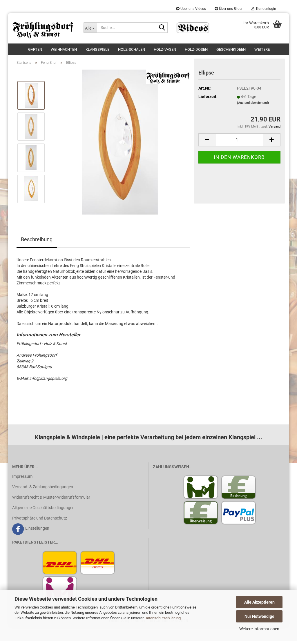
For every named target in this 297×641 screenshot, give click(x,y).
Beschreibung (36, 239)
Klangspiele (97, 49)
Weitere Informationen (259, 629)
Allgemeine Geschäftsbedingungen (43, 507)
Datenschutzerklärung (162, 618)
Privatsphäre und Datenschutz (39, 518)
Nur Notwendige (259, 616)
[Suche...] (162, 28)
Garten (35, 49)
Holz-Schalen (131, 49)
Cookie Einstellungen (30, 528)
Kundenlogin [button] (265, 9)
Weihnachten (64, 49)
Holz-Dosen (196, 49)
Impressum (22, 476)
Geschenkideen (231, 49)
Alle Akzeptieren (259, 602)
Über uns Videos (193, 9)
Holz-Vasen (165, 49)
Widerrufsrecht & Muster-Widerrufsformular (51, 497)
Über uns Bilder (230, 9)
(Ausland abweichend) (253, 103)
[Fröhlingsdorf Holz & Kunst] (43, 28)
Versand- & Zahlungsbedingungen (42, 486)
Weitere (262, 49)
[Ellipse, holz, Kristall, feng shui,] (120, 141)
